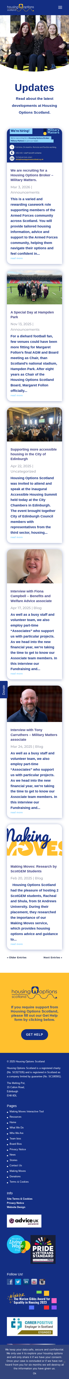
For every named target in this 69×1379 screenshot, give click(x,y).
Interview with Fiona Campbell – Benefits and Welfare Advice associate (31, 596)
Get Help (34, 1034)
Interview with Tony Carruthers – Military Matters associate (34, 734)
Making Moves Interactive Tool (27, 1111)
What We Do (17, 1127)
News (13, 1154)
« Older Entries (16, 957)
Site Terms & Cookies (19, 1198)
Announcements (25, 192)
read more (17, 258)
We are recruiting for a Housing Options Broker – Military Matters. (32, 175)
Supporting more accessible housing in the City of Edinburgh (34, 454)
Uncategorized (23, 471)
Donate (3, 690)
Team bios (15, 1138)
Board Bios (16, 1143)
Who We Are (16, 1133)
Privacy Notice (18, 1149)
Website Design (16, 1207)
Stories (13, 1160)
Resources (15, 1116)
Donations (15, 1176)
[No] (64, 1362)
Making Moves (18, 1171)
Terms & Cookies (19, 1181)
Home (13, 1122)
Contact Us (16, 1165)
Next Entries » (53, 957)
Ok (34, 1373)
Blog (38, 608)
